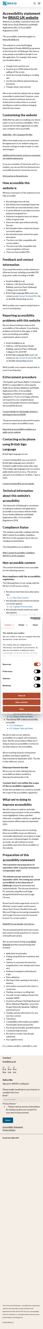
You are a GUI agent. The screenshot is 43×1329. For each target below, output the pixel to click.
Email (5, 1095)
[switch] (37, 671)
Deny (21, 709)
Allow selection (21, 702)
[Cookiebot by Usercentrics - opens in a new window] (30, 618)
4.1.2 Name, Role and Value (21, 716)
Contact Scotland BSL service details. (18, 483)
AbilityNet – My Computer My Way (18, 134)
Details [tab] (21, 625)
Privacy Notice (9, 1130)
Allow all (21, 695)
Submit (8, 1120)
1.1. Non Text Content (19, 598)
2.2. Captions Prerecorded (21, 606)
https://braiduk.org (11, 39)
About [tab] (35, 625)
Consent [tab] (7, 625)
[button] (39, 3)
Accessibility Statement (13, 1127)
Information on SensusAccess (15, 176)
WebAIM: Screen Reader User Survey (18, 924)
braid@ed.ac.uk (9, 1061)
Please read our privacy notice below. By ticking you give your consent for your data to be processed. (23, 1109)
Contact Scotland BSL (27, 296)
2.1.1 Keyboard (16, 725)
